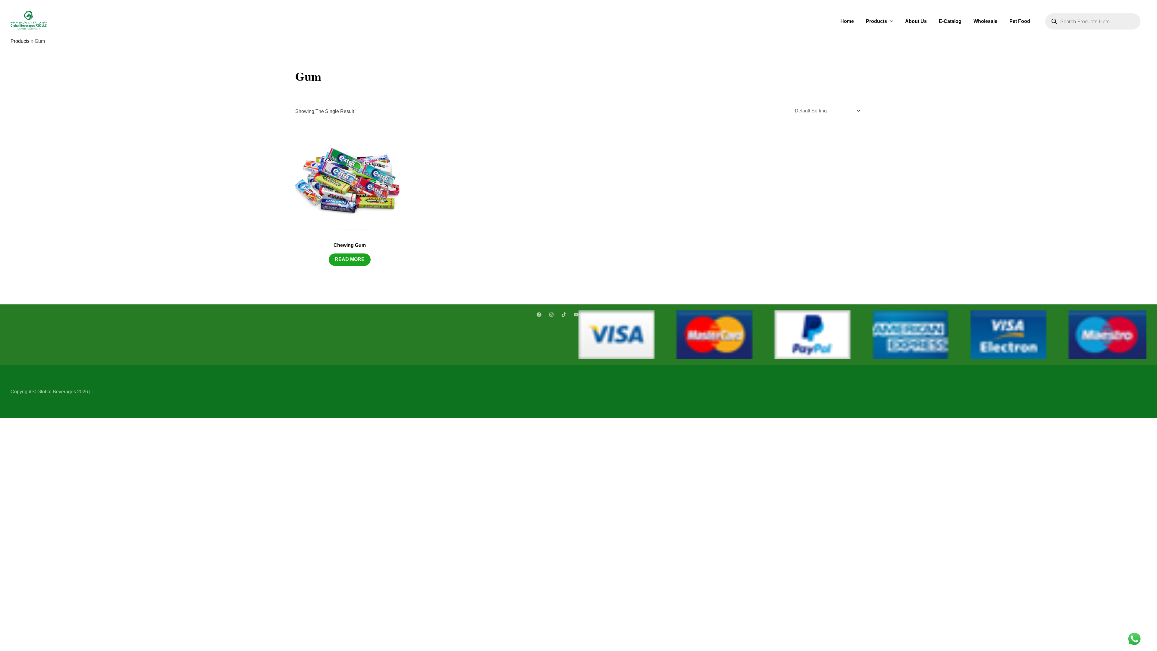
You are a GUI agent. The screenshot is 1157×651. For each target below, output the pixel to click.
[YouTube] (576, 314)
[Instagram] (551, 314)
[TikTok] (563, 314)
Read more (350, 259)
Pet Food (1019, 21)
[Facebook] (539, 314)
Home (847, 21)
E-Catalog (950, 21)
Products (876, 21)
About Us (916, 21)
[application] (890, 21)
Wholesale (985, 21)
